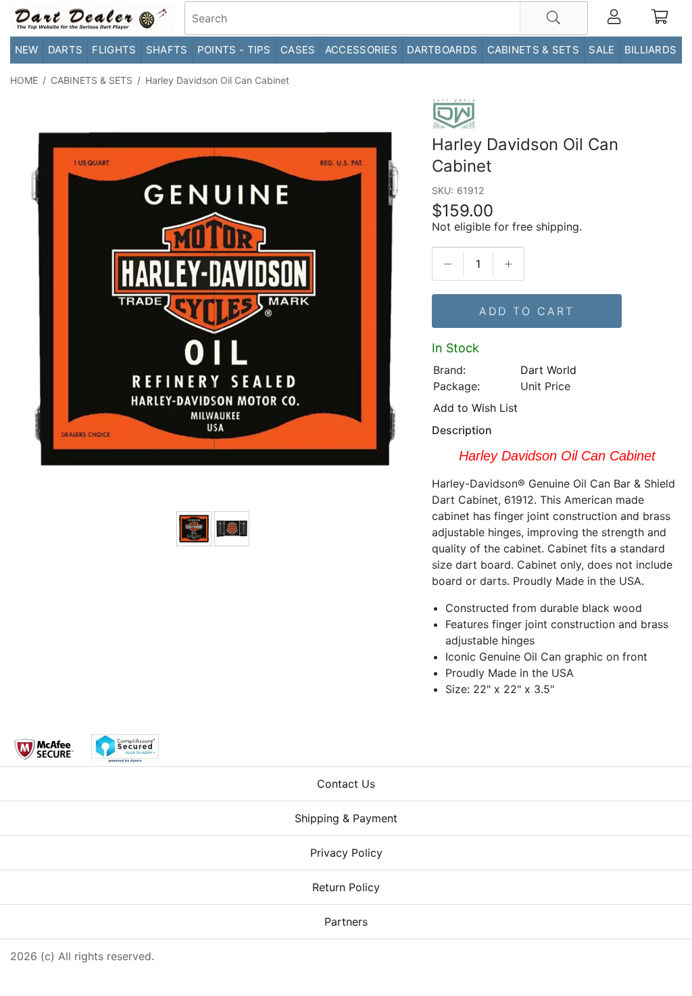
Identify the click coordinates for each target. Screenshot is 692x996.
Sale (601, 49)
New (27, 49)
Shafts (167, 49)
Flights (114, 49)
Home (24, 80)
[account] (614, 18)
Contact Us (346, 783)
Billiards (650, 49)
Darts (65, 49)
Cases (298, 49)
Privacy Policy (346, 852)
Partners (346, 921)
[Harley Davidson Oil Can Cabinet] (214, 301)
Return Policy (346, 887)
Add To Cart (526, 311)
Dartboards (442, 49)
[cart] (660, 18)
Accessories (361, 49)
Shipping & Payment (346, 818)
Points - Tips (234, 49)
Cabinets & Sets (533, 49)
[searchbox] (386, 18)
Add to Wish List (475, 407)
